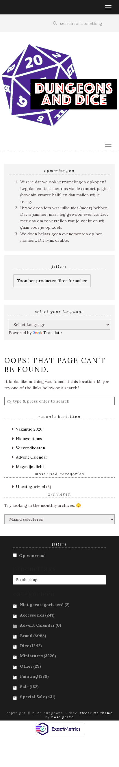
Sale (29, 686)
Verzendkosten (30, 447)
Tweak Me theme (96, 713)
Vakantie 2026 (29, 429)
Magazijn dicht (30, 466)
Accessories (37, 615)
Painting (34, 676)
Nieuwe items (29, 438)
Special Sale (37, 696)
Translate (52, 332)
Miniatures (38, 655)
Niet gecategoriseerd (45, 604)
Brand (33, 635)
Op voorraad (32, 555)
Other (30, 666)
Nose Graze (62, 717)
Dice (31, 645)
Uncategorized (30, 486)
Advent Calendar (31, 457)
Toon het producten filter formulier (52, 280)
